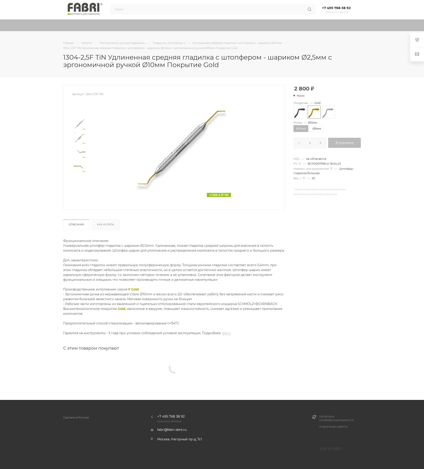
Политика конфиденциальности (336, 418)
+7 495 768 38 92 (336, 8)
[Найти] (309, 9)
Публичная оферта (333, 427)
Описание (76, 224)
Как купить (105, 224)
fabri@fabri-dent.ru (172, 430)
